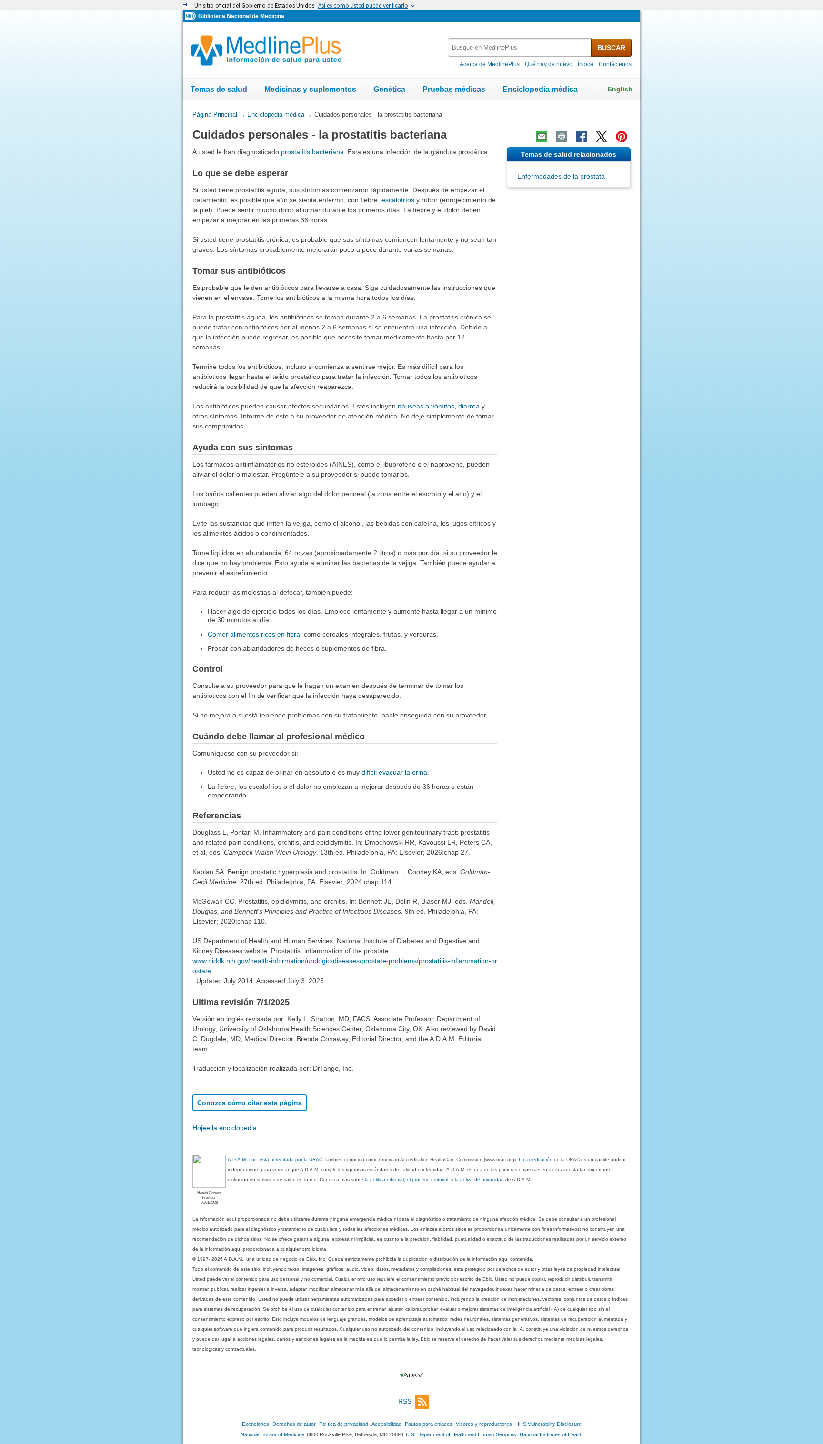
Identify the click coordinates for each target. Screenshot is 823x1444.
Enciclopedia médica (540, 89)
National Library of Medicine (272, 1434)
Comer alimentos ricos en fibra (254, 634)
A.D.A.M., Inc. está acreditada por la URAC (275, 1159)
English (620, 89)
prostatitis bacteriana (312, 152)
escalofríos (397, 200)
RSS (405, 1401)
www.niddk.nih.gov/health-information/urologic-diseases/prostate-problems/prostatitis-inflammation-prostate (344, 966)
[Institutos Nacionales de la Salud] (191, 16)
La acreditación (535, 1159)
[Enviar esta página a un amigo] (541, 136)
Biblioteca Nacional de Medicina (241, 16)
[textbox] (520, 47)
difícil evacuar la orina (394, 772)
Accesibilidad (386, 1424)
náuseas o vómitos (426, 406)
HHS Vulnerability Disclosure (548, 1424)
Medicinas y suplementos (310, 89)
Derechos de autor (294, 1424)
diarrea (469, 406)
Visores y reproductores (484, 1424)
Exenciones (255, 1424)
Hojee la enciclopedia (224, 1128)
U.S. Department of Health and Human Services (461, 1434)
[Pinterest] (621, 136)
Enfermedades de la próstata (561, 176)
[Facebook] (581, 136)
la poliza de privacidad (479, 1179)
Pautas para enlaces (428, 1424)
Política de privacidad (343, 1424)
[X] (601, 136)
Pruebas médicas (453, 89)
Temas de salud (219, 89)
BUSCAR (611, 47)
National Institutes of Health (551, 1434)
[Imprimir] (561, 136)
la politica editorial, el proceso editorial (406, 1179)
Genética (389, 89)
